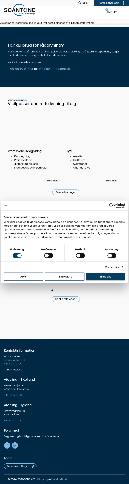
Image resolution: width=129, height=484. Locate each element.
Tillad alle (105, 276)
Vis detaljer (112, 267)
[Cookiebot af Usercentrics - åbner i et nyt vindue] (111, 205)
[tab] (52, 290)
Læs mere (52, 180)
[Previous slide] (112, 105)
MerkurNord (59, 479)
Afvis (23, 276)
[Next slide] (118, 105)
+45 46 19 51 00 (20, 69)
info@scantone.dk (56, 69)
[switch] (48, 255)
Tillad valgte (64, 276)
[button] (80, 3)
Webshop (43, 479)
